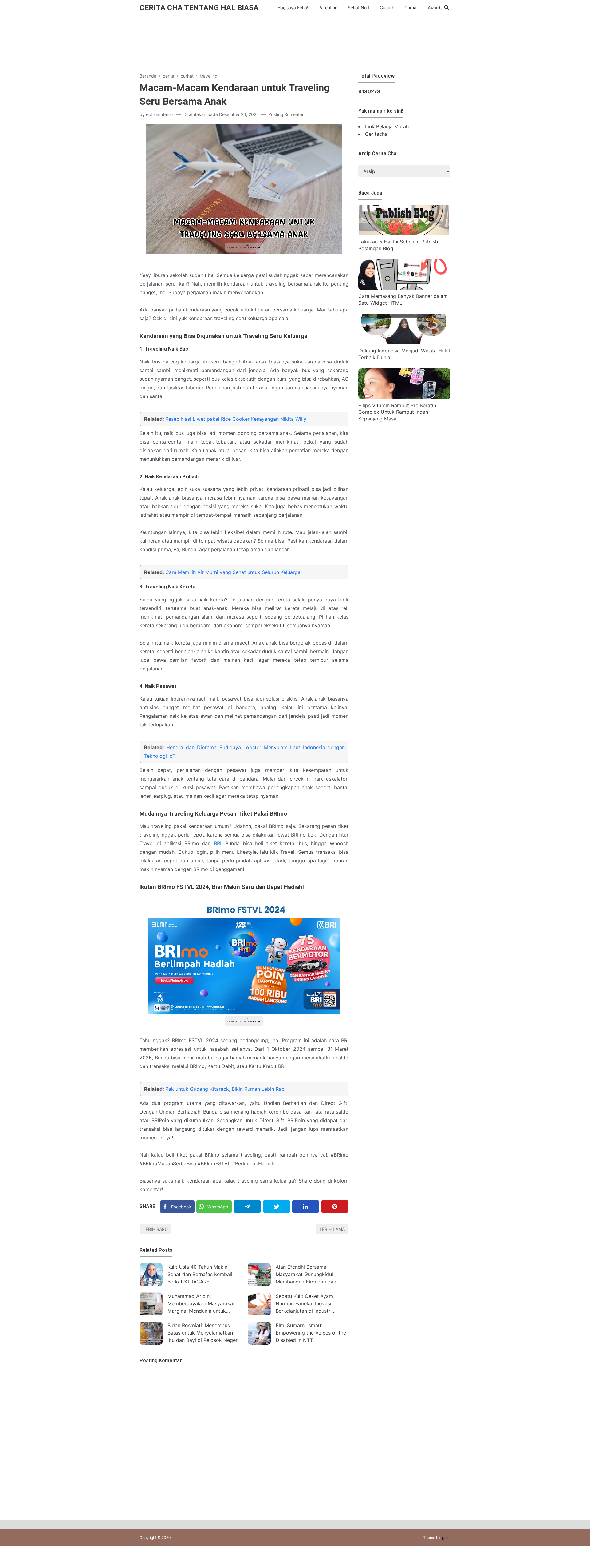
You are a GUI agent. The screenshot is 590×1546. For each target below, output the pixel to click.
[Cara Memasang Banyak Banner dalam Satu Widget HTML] (404, 288)
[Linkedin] (305, 1206)
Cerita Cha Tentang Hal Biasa (199, 7)
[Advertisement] (295, 42)
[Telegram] (247, 1206)
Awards (435, 7)
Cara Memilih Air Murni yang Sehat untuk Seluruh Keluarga (233, 572)
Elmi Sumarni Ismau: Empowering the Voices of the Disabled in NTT (311, 1332)
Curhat (411, 7)
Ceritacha (376, 134)
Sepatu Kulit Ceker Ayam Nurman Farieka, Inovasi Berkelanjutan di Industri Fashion (304, 1304)
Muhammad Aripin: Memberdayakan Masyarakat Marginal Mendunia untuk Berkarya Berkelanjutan (201, 1304)
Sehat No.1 (359, 7)
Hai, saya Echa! (292, 7)
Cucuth (387, 7)
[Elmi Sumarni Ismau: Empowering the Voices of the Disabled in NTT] (259, 1333)
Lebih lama (332, 1229)
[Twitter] (276, 1206)
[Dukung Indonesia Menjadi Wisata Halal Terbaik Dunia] (404, 342)
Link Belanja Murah (387, 126)
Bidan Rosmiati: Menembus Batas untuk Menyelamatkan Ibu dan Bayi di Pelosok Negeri (203, 1332)
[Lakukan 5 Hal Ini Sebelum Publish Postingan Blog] (404, 234)
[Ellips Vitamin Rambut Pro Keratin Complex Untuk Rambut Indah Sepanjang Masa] (404, 397)
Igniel (445, 1537)
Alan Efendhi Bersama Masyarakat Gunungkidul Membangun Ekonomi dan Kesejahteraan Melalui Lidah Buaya (308, 1275)
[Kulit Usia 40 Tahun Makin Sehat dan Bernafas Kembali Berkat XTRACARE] (151, 1274)
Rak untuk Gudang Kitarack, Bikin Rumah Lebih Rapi (225, 1089)
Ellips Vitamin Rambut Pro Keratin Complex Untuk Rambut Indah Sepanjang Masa (397, 412)
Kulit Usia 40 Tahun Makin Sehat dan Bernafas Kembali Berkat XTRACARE (199, 1274)
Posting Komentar (286, 114)
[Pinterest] (334, 1206)
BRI (217, 843)
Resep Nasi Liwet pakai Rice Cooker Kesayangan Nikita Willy (235, 419)
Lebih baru (155, 1229)
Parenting (328, 7)
